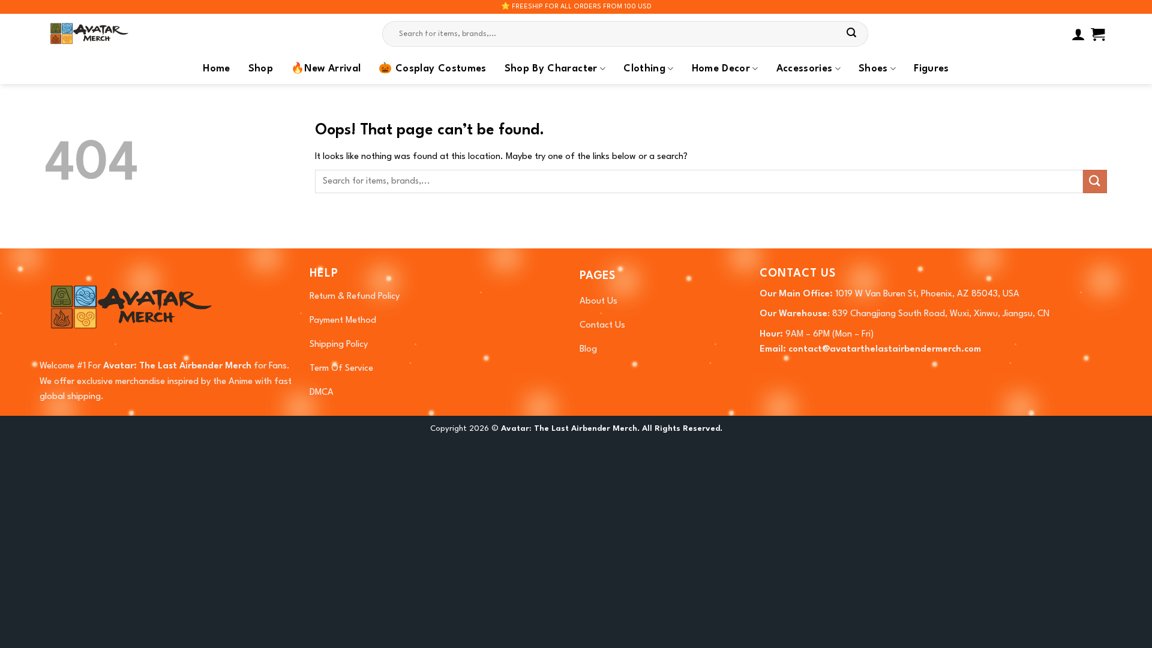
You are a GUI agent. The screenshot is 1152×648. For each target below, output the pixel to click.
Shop (260, 69)
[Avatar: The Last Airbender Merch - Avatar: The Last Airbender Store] (105, 34)
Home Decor (721, 69)
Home (216, 69)
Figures (931, 69)
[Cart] (1098, 34)
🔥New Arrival (326, 69)
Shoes (873, 69)
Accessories (804, 69)
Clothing (644, 69)
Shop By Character (551, 69)
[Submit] (852, 34)
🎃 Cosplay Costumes (432, 69)
